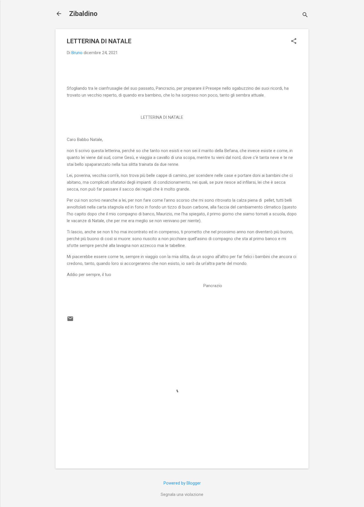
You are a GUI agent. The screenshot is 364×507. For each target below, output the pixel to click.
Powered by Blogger (182, 483)
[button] (293, 42)
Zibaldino (83, 14)
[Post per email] (70, 320)
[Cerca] (305, 15)
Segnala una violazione (182, 494)
